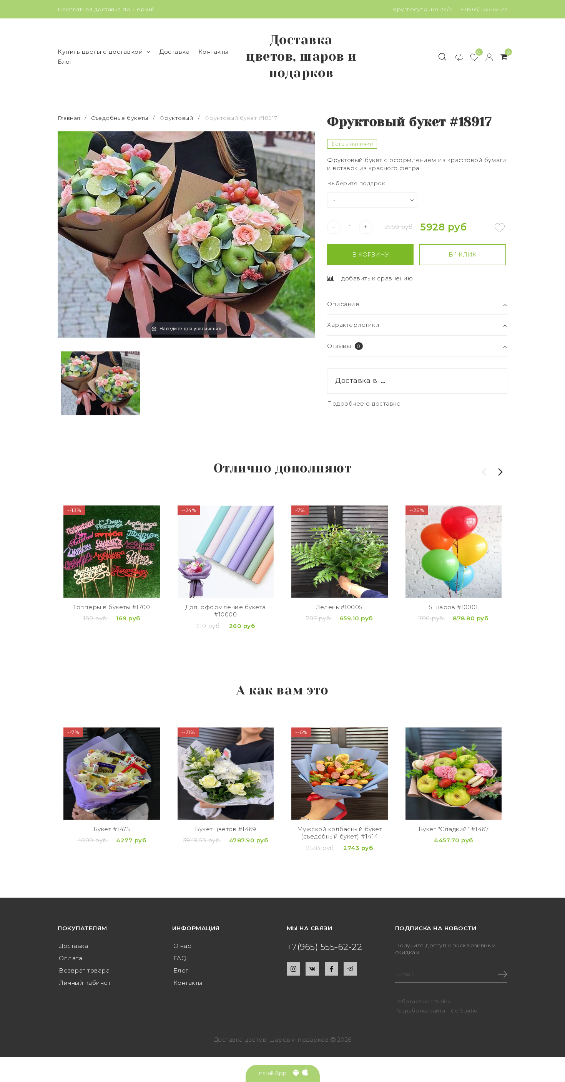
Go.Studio (464, 1010)
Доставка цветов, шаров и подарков (301, 56)
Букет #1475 (111, 829)
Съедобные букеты (119, 117)
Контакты (213, 51)
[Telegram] (350, 969)
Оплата (70, 958)
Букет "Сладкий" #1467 (454, 829)
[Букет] (453, 773)
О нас (182, 945)
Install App (275, 1073)
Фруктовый (176, 117)
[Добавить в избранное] (499, 227)
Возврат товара (84, 970)
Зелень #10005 (339, 607)
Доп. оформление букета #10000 (225, 610)
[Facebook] (331, 969)
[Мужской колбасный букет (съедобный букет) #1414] (339, 773)
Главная (70, 117)
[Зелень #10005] (339, 551)
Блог (65, 61)
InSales (440, 1001)
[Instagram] (293, 969)
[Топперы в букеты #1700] (111, 551)
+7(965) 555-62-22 (484, 9)
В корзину (370, 254)
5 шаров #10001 (453, 607)
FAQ (180, 958)
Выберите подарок (356, 183)
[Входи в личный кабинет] (485, 56)
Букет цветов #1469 (225, 829)
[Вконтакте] (312, 969)
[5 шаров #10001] (453, 551)
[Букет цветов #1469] (226, 773)
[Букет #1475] (111, 773)
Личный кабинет (85, 982)
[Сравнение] (455, 56)
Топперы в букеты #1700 (111, 607)
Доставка (174, 51)
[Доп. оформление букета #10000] (226, 551)
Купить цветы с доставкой (100, 51)
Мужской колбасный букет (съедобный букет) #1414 (339, 832)
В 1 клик (463, 254)
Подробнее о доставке (363, 403)
